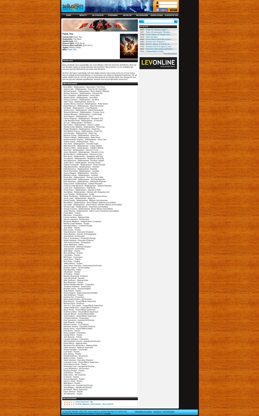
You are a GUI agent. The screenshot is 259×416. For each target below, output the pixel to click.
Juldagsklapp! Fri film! (155, 51)
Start (68, 15)
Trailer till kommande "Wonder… (158, 32)
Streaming (113, 15)
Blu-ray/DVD (98, 15)
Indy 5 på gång (152, 37)
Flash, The (72, 50)
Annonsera (157, 411)
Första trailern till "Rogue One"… (159, 34)
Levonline (107, 413)
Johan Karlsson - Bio (84, 402)
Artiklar (127, 15)
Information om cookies (143, 411)
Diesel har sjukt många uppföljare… (160, 49)
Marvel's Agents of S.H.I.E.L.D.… (158, 44)
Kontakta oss (171, 15)
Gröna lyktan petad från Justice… (159, 39)
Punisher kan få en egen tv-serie (158, 46)
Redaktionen (157, 15)
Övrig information (169, 411)
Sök (141, 21)
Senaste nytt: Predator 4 (155, 42)
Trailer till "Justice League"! (157, 30)
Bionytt (83, 15)
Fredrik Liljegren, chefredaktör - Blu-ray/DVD (94, 404)
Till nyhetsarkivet (170, 54)
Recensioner (142, 15)
